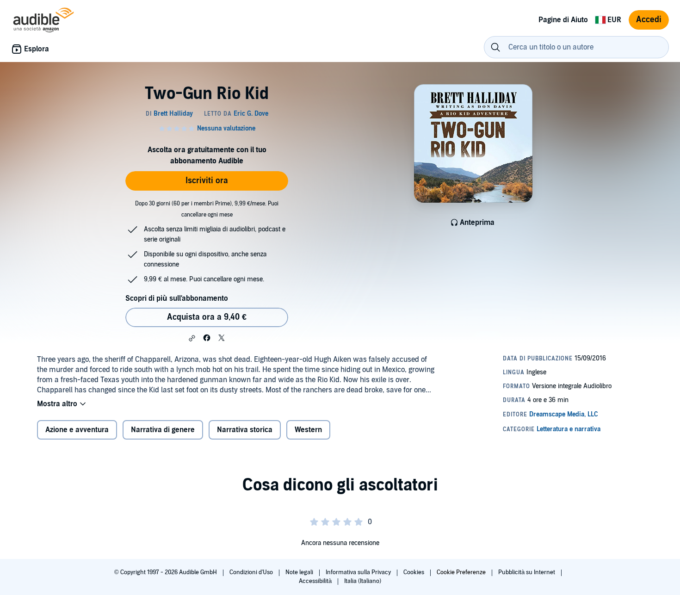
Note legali (300, 572)
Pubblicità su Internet (527, 572)
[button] (192, 338)
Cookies (414, 572)
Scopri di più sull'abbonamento (176, 298)
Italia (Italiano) (362, 581)
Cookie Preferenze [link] (461, 572)
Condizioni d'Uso (251, 572)
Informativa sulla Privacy (359, 572)
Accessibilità (316, 581)
